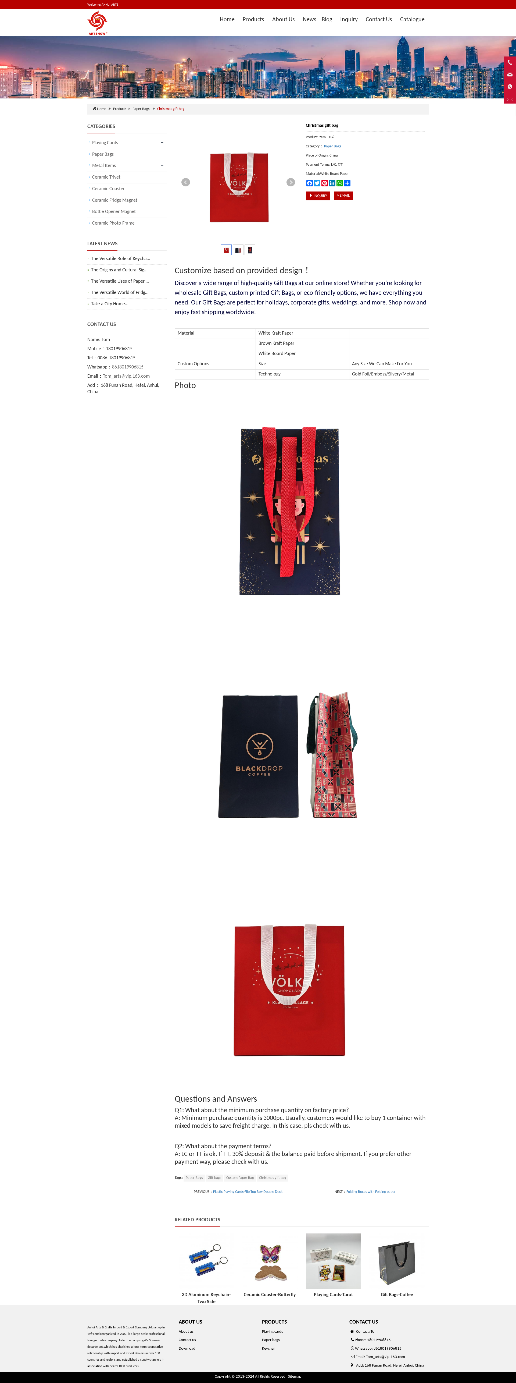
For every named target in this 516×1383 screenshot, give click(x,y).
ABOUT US (190, 1322)
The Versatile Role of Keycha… (120, 258)
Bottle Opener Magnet (114, 211)
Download (187, 1349)
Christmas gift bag (272, 1178)
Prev (185, 182)
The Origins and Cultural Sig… (119, 270)
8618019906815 (128, 367)
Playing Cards (105, 143)
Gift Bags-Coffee (397, 1294)
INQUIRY (320, 196)
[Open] (510, 80)
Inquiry (349, 20)
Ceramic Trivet (106, 177)
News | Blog (317, 20)
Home (227, 20)
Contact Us (379, 20)
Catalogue (412, 20)
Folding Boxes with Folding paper (371, 1192)
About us (186, 1332)
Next (290, 182)
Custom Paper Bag (240, 1178)
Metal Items (104, 165)
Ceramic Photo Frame (113, 223)
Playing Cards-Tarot (333, 1294)
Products (253, 20)
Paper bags (271, 1340)
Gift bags (214, 1178)
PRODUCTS (274, 1322)
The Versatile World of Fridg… (119, 292)
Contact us (187, 1340)
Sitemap (294, 1377)
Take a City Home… (109, 304)
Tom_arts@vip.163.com (126, 376)
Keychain (269, 1349)
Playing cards (272, 1332)
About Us (283, 20)
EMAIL (344, 196)
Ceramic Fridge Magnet (114, 200)
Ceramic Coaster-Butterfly (270, 1294)
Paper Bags (140, 109)
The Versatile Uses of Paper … (120, 281)
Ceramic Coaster (108, 189)
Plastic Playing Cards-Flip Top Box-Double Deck (247, 1192)
